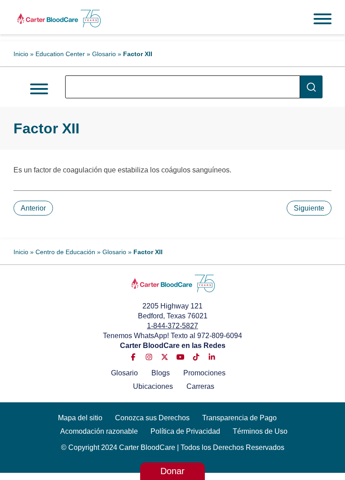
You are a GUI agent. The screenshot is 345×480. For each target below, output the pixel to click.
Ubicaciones (153, 386)
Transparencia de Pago (239, 418)
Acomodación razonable (99, 431)
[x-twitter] (164, 357)
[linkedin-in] (211, 357)
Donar (172, 471)
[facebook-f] (133, 357)
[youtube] (180, 357)
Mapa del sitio (80, 418)
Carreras (200, 386)
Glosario (104, 53)
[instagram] (149, 357)
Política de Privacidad (185, 431)
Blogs (160, 373)
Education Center (60, 53)
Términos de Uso (260, 431)
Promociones (204, 373)
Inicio (20, 53)
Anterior (33, 208)
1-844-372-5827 (172, 326)
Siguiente (309, 208)
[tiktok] (196, 357)
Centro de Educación (65, 251)
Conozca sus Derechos (152, 418)
